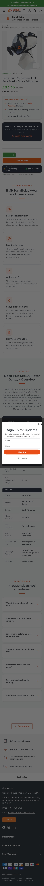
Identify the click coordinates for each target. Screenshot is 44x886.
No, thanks (22, 458)
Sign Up (22, 452)
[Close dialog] (40, 424)
